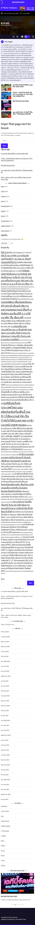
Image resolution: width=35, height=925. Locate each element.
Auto (2, 816)
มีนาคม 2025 (4, 715)
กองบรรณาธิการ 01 (24, 900)
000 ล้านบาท (7, 255)
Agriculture (4, 806)
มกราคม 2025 (5, 725)
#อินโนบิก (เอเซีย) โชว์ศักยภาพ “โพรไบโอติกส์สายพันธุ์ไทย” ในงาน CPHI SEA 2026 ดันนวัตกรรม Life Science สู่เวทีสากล (17, 66)
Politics (3, 846)
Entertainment (5, 206)
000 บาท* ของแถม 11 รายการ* (20, 252)
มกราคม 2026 (5, 666)
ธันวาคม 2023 (5, 789)
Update (3, 211)
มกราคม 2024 (5, 784)
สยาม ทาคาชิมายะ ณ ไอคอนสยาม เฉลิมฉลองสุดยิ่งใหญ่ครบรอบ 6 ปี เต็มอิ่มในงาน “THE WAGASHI (17, 446)
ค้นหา (3, 579)
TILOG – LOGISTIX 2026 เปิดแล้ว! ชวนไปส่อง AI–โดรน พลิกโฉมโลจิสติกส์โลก (23, 94)
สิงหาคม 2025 (5, 691)
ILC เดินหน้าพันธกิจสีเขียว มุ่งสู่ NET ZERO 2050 (22, 86)
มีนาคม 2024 (4, 774)
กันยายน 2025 (5, 686)
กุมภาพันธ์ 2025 (5, 720)
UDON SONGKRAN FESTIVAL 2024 (25, 299)
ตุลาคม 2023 (4, 799)
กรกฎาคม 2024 (5, 755)
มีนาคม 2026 (4, 656)
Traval (2, 191)
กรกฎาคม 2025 (5, 696)
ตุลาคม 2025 (4, 681)
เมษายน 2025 (5, 710)
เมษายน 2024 (5, 769)
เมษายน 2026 (5, 651)
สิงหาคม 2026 (5, 631)
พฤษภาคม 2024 (5, 765)
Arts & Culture (5, 231)
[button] (3, 891)
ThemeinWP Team (21, 919)
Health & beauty (5, 226)
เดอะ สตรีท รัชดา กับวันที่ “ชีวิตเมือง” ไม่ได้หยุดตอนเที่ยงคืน (22, 113)
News (2, 186)
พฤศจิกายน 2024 (6, 735)
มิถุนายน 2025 (5, 701)
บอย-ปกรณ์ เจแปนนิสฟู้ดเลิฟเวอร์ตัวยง (14, 384)
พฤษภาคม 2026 (5, 646)
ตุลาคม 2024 (4, 740)
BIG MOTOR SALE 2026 (21, 101)
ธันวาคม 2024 (5, 730)
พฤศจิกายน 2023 (6, 794)
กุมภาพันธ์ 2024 (5, 779)
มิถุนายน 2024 (5, 760)
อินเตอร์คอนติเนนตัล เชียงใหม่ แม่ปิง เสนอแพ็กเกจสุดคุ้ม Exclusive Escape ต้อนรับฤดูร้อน (17, 487)
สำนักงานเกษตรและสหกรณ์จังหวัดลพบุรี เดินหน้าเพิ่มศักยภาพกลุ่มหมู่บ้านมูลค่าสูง (17, 457)
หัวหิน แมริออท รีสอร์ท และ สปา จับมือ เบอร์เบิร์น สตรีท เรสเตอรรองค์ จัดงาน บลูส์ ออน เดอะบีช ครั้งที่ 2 (16, 466)
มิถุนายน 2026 (5, 641)
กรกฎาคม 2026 (5, 636)
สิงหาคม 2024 (5, 750)
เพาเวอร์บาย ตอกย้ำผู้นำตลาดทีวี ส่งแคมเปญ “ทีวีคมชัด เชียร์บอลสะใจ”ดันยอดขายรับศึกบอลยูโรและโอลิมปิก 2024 (17, 499)
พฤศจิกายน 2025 (6, 676)
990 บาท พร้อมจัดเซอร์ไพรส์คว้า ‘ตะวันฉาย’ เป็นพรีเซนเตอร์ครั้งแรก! (16, 258)
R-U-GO (5, 23)
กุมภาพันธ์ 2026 (5, 661)
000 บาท (5, 252)
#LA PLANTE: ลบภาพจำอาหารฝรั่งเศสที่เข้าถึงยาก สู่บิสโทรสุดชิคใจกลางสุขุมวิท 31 (17, 51)
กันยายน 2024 (5, 745)
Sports (3, 216)
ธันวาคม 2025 (5, 671)
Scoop (3, 201)
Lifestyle (3, 196)
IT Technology (5, 221)
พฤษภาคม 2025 (5, 705)
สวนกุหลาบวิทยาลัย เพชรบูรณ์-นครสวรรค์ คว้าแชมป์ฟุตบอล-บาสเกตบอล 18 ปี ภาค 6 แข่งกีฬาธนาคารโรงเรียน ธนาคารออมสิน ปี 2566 (17, 452)
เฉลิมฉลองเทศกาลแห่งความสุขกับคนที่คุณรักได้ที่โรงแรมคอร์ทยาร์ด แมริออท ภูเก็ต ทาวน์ (16, 494)
